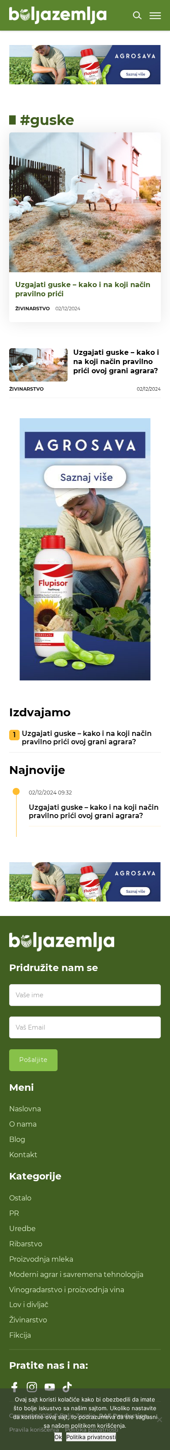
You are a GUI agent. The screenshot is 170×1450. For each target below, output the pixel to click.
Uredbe (22, 1228)
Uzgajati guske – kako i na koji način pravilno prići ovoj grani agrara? (116, 361)
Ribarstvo (25, 1243)
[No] (159, 1419)
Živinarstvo (28, 1319)
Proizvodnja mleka (41, 1259)
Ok (58, 1436)
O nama (23, 1124)
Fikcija (20, 1335)
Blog (17, 1139)
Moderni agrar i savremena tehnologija (76, 1274)
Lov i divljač (28, 1304)
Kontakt (23, 1154)
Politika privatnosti (91, 1436)
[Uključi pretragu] (137, 15)
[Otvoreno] (155, 15)
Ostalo (20, 1197)
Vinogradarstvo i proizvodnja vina (66, 1289)
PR (14, 1213)
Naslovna (25, 1108)
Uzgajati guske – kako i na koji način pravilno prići (82, 289)
